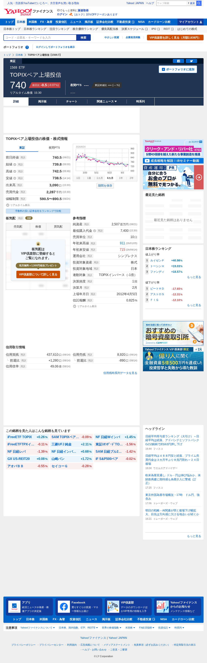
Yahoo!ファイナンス (93, 637)
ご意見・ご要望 (118, 649)
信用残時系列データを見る (120, 373)
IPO (153, 28)
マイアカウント (189, 21)
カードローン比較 (159, 21)
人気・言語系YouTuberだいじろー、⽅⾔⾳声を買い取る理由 (43, 3)
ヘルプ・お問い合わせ (94, 649)
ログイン (62, 14)
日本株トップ (11, 28)
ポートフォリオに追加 (180, 69)
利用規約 (72, 644)
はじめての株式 (187, 28)
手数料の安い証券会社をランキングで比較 (38, 211)
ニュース (75, 21)
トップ (9, 21)
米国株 (33, 21)
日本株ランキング (35, 28)
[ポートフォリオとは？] (27, 47)
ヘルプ (150, 3)
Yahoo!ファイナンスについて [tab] (36, 627)
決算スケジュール (132, 28)
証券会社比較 (104, 21)
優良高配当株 (109, 28)
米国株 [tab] (129, 627)
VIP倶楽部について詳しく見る (38, 274)
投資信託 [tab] (163, 627)
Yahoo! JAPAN (135, 3)
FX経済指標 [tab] (145, 627)
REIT (167, 28)
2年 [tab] (132, 178)
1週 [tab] (89, 178)
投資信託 (61, 21)
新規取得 (83, 10)
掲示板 (89, 21)
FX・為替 (46, 21)
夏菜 (192, 3)
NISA (141, 21)
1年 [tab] (121, 178)
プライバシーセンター (51, 644)
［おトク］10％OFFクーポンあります (95, 14)
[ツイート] (191, 61)
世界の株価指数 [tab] (110, 627)
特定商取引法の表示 (185, 644)
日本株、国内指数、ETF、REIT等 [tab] (77, 627)
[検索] (199, 3)
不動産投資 (124, 21)
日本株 (21, 21)
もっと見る (194, 277)
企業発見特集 (133, 37)
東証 (22, 147)
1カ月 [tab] (100, 178)
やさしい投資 (112, 37)
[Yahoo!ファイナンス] (29, 9)
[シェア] (178, 61)
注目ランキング (59, 28)
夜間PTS (54, 147)
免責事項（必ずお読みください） (152, 644)
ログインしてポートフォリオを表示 (55, 47)
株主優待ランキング (85, 28)
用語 (22, 157)
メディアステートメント (117, 644)
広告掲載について (90, 644)
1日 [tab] (78, 178)
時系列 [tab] (178, 627)
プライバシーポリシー (23, 644)
